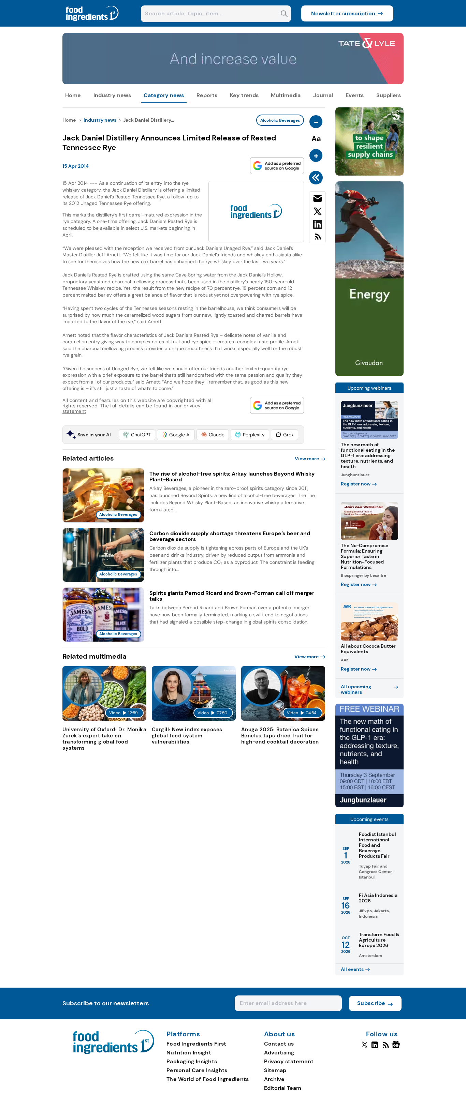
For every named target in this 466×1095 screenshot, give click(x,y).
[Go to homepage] (113, 1052)
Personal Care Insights (197, 1070)
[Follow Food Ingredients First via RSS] (385, 1047)
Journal (323, 95)
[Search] (284, 14)
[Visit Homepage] (92, 24)
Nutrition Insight (188, 1052)
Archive (274, 1079)
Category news (164, 95)
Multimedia (286, 95)
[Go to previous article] (317, 177)
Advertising (279, 1052)
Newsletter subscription (343, 13)
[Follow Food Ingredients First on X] (364, 1047)
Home (73, 95)
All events (352, 969)
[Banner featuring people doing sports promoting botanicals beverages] (369, 374)
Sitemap (275, 1070)
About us (279, 1034)
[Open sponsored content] (233, 82)
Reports (206, 95)
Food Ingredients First (196, 1043)
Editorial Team (282, 1088)
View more (307, 458)
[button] (137, 434)
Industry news (112, 95)
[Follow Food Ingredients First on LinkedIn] (375, 1047)
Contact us (279, 1043)
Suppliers (388, 95)
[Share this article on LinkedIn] (317, 225)
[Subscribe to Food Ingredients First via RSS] (317, 239)
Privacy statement (289, 1061)
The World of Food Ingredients (207, 1079)
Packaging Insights (191, 1061)
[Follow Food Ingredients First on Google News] (397, 1047)
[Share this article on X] (317, 212)
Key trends (244, 95)
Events (355, 95)
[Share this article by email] (317, 199)
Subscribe (371, 1003)
